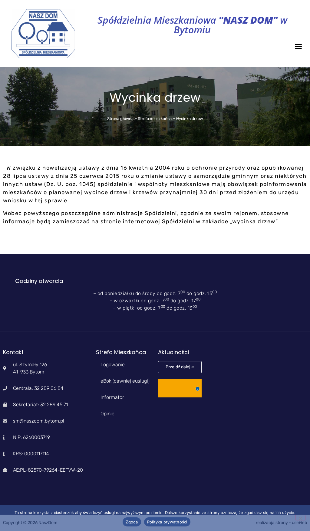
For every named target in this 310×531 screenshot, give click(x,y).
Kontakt (13, 352)
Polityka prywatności (167, 521)
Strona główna (120, 118)
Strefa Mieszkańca (121, 352)
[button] (298, 46)
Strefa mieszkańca (155, 118)
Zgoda (132, 521)
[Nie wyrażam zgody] (300, 517)
